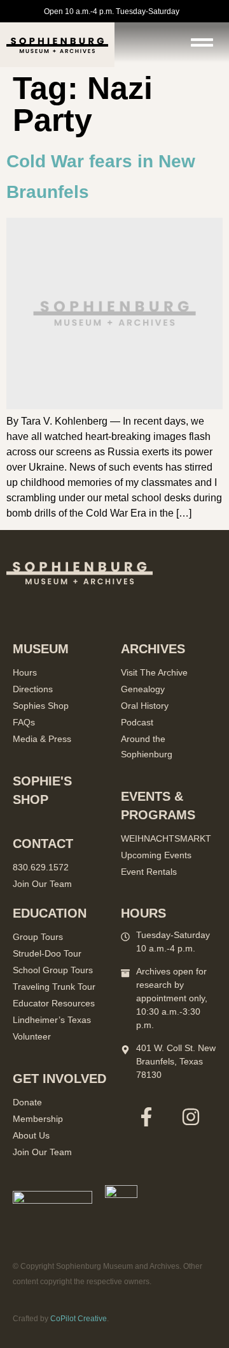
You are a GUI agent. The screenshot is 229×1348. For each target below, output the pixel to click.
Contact (43, 844)
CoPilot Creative (78, 1318)
